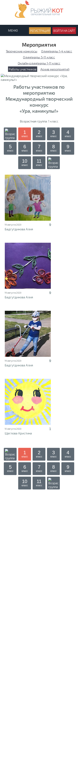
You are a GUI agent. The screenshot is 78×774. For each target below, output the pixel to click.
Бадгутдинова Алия (19, 229)
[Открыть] (28, 197)
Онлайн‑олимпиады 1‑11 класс (39, 63)
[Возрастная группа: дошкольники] (10, 133)
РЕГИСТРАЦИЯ (40, 30)
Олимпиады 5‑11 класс (39, 57)
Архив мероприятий (54, 69)
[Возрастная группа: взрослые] (53, 162)
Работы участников (22, 69)
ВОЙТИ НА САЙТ (64, 30)
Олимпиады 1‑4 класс (56, 51)
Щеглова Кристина (18, 433)
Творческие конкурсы (21, 51)
